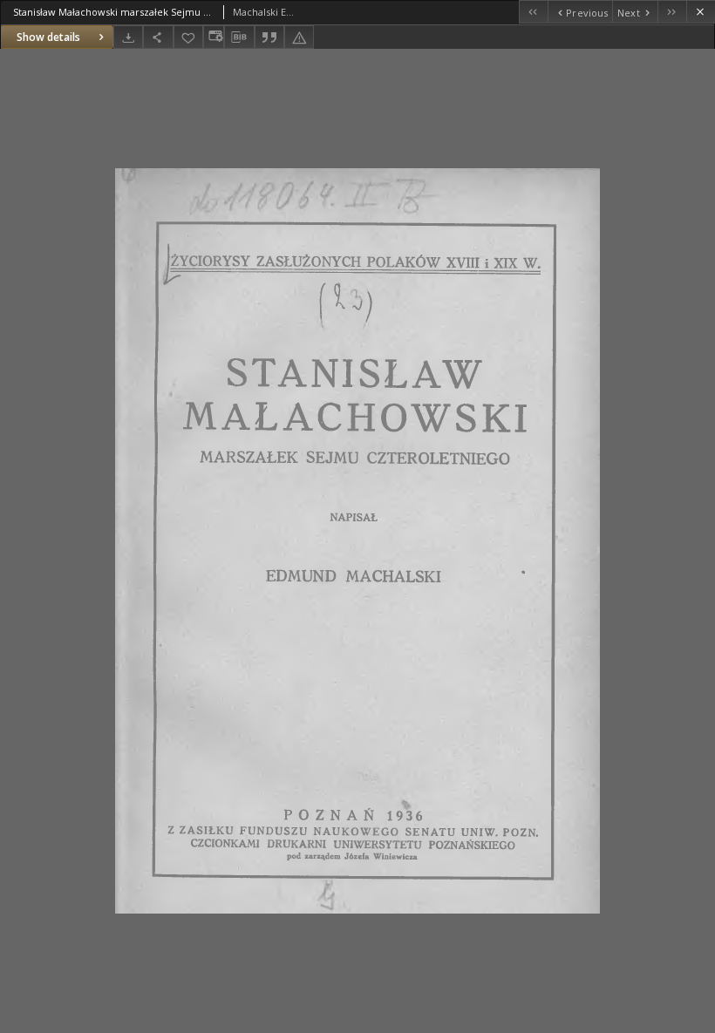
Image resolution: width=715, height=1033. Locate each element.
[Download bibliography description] (239, 37)
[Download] (128, 37)
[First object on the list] (533, 12)
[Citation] (269, 37)
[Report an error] (299, 37)
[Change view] (213, 37)
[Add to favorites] (188, 37)
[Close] (700, 12)
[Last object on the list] (671, 12)
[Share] (158, 37)
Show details (48, 37)
